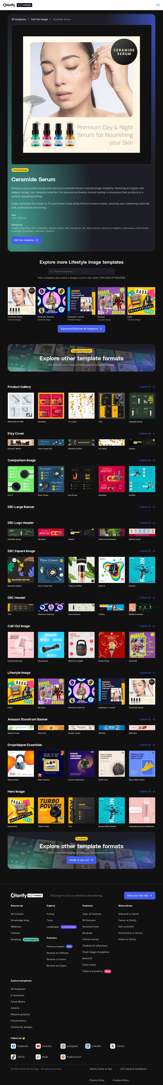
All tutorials (17, 914)
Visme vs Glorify (127, 939)
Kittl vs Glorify (126, 926)
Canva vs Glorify (127, 920)
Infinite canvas (90, 939)
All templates (18, 19)
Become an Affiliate (57, 953)
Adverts (15, 1008)
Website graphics (20, 1014)
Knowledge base (20, 920)
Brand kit (87, 958)
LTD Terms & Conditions (133, 1069)
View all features (91, 914)
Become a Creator (56, 959)
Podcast (15, 933)
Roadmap (16, 939)
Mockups (87, 933)
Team (50, 920)
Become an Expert (56, 965)
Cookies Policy (121, 1080)
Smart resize (89, 964)
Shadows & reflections (94, 945)
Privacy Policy (96, 1080)
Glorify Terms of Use (100, 1069)
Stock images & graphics (95, 952)
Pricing (50, 914)
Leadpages (53, 926)
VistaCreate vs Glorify (130, 933)
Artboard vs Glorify (128, 914)
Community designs (21, 1027)
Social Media (18, 1001)
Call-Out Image (39, 19)
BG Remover (89, 920)
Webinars (16, 926)
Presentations (18, 1020)
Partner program (55, 946)
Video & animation (92, 971)
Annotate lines (90, 926)
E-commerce (17, 995)
